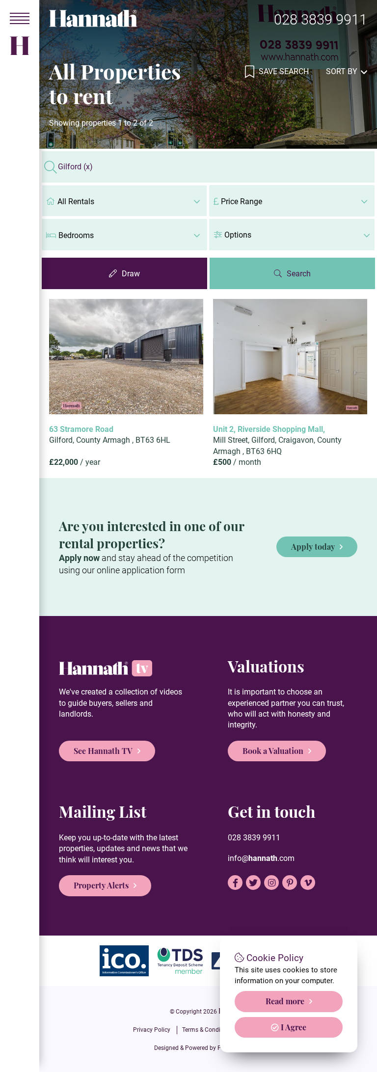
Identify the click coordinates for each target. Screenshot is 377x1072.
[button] (292, 234)
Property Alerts (101, 885)
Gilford (75, 167)
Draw (131, 273)
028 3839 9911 (320, 19)
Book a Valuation (272, 751)
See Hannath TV (103, 751)
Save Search (283, 71)
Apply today (313, 546)
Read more (285, 1001)
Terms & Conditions (208, 1029)
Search (299, 273)
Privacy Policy (151, 1029)
